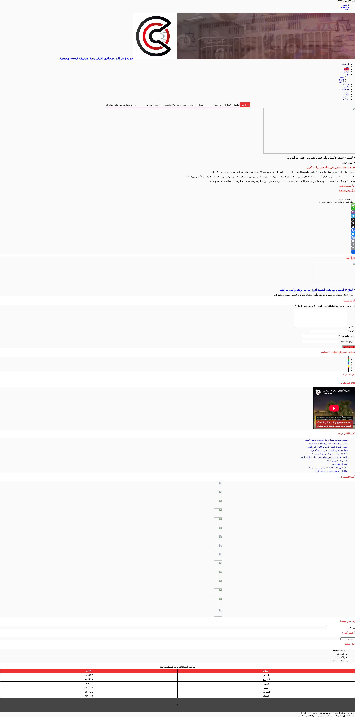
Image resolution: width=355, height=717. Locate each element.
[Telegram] (177, 216)
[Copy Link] (177, 245)
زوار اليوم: (343, 654)
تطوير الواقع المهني (340, 464)
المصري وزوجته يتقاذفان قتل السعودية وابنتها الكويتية (326, 440)
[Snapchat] (177, 226)
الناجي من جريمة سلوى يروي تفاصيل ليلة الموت (328, 443)
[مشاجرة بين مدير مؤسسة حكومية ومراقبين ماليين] (218, 577)
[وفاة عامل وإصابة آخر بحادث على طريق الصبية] (218, 489)
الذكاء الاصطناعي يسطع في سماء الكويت (331, 471)
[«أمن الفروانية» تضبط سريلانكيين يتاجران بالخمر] (218, 524)
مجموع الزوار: (342, 661)
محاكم (346, 69)
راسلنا (347, 9)
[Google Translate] (177, 237)
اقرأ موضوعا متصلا (347, 186)
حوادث (346, 74)
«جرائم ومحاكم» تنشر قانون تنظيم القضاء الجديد (165, 105)
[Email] (177, 241)
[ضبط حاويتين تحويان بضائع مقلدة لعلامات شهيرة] (218, 497)
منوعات (346, 97)
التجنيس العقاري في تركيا (337, 461)
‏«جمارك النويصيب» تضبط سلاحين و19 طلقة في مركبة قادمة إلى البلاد (223, 105)
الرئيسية (346, 5)
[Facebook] (177, 230)
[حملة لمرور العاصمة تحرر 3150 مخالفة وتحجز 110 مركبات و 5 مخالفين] (218, 586)
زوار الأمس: (343, 657)
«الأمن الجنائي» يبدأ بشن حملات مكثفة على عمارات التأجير (324, 457)
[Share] (177, 252)
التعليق (351, 326)
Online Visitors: (340, 650)
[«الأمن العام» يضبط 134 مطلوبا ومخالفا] (218, 515)
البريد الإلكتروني (347, 336)
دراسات (346, 92)
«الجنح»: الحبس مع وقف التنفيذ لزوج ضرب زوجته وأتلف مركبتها (110, 105)
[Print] (177, 248)
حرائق (341, 79)
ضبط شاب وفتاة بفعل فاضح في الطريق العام (329, 454)
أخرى (341, 82)
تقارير (346, 87)
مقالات (346, 99)
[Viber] (177, 212)
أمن (347, 67)
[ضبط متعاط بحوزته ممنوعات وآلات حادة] (218, 568)
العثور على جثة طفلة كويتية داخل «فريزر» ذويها (328, 468)
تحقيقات (345, 84)
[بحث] (354, 628)
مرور (342, 77)
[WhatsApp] (177, 208)
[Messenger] (177, 234)
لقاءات (346, 94)
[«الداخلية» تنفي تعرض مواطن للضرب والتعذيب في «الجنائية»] (218, 506)
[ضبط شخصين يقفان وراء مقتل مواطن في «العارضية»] (218, 542)
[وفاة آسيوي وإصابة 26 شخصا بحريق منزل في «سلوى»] (218, 616)
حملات (346, 72)
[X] (177, 219)
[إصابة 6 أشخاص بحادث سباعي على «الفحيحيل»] (218, 595)
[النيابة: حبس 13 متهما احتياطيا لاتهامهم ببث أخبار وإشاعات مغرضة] (218, 533)
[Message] (177, 205)
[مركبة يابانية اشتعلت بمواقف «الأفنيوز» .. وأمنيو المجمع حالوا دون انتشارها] (218, 560)
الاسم (351, 331)
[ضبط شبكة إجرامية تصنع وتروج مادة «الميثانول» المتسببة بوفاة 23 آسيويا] (214, 607)
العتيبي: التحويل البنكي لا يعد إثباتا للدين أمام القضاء (327, 447)
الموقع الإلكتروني (347, 341)
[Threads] (177, 223)
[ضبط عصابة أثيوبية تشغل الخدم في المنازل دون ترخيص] (218, 551)
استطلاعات (344, 89)
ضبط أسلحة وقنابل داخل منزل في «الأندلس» (329, 450)
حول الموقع (345, 7)
